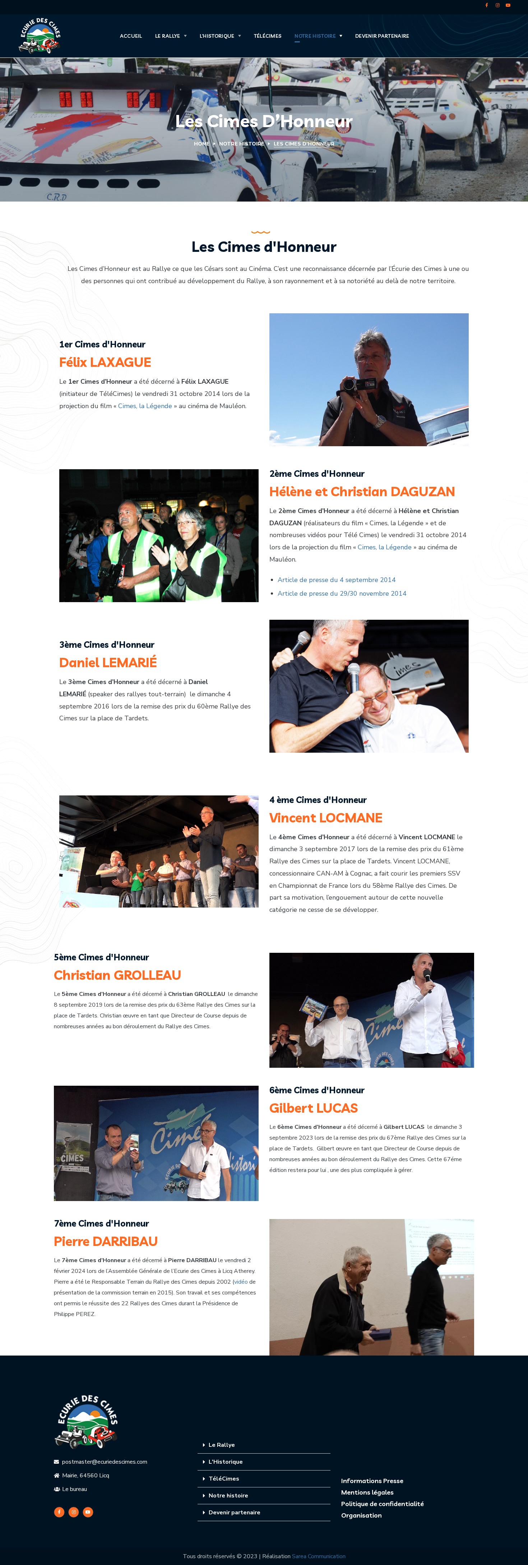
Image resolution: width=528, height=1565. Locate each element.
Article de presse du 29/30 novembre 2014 (342, 593)
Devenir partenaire (234, 1512)
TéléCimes (224, 1479)
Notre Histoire (241, 143)
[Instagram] (497, 5)
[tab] (264, 1445)
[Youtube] (508, 5)
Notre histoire (228, 1496)
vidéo (241, 1282)
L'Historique (226, 1462)
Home (202, 143)
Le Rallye (222, 1445)
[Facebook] (486, 5)
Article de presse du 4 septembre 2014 (337, 580)
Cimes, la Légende (145, 406)
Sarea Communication (319, 1556)
